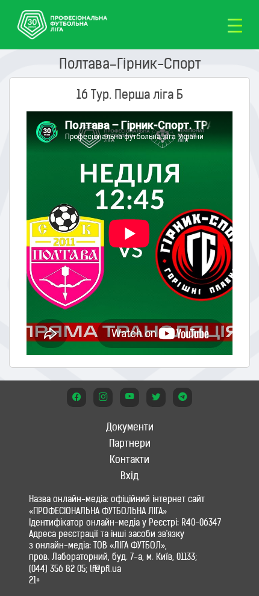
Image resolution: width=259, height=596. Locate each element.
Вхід (129, 476)
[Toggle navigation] (235, 25)
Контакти (129, 459)
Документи (130, 427)
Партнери (130, 443)
